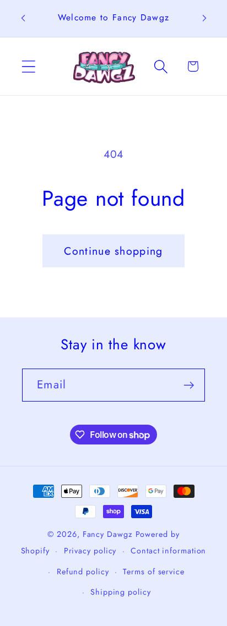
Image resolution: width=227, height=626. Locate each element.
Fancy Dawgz (108, 534)
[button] (28, 66)
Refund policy (83, 571)
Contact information (168, 550)
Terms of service (154, 571)
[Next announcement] (204, 18)
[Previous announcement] (23, 18)
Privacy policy (90, 550)
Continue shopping (113, 251)
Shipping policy (120, 591)
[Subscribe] (188, 385)
